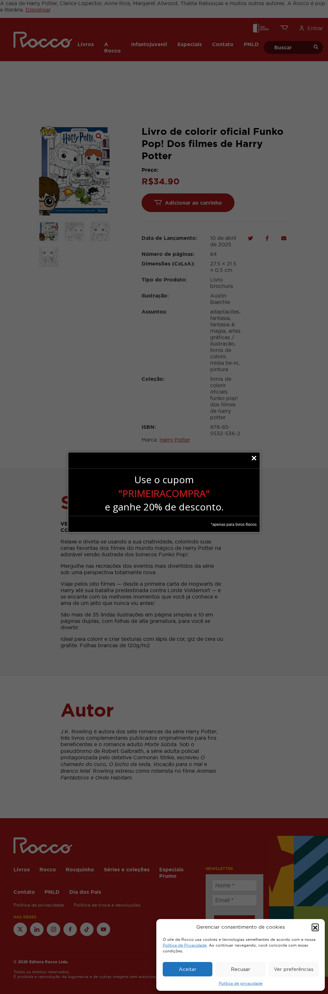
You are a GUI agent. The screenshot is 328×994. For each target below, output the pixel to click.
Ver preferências (293, 969)
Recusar (240, 969)
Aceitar (187, 969)
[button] (315, 927)
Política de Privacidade (185, 945)
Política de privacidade (241, 983)
